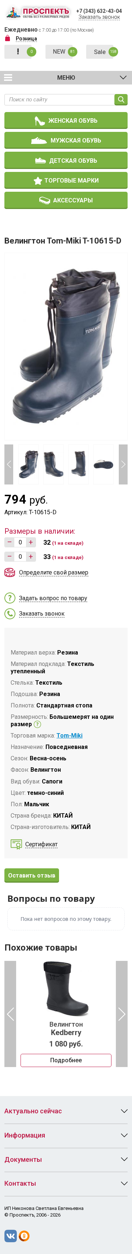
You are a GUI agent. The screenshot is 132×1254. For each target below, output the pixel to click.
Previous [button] (8, 464)
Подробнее (66, 1060)
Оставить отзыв (31, 875)
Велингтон (66, 1028)
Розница (26, 39)
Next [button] (123, 464)
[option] (66, 1014)
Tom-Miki (69, 735)
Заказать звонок (99, 17)
